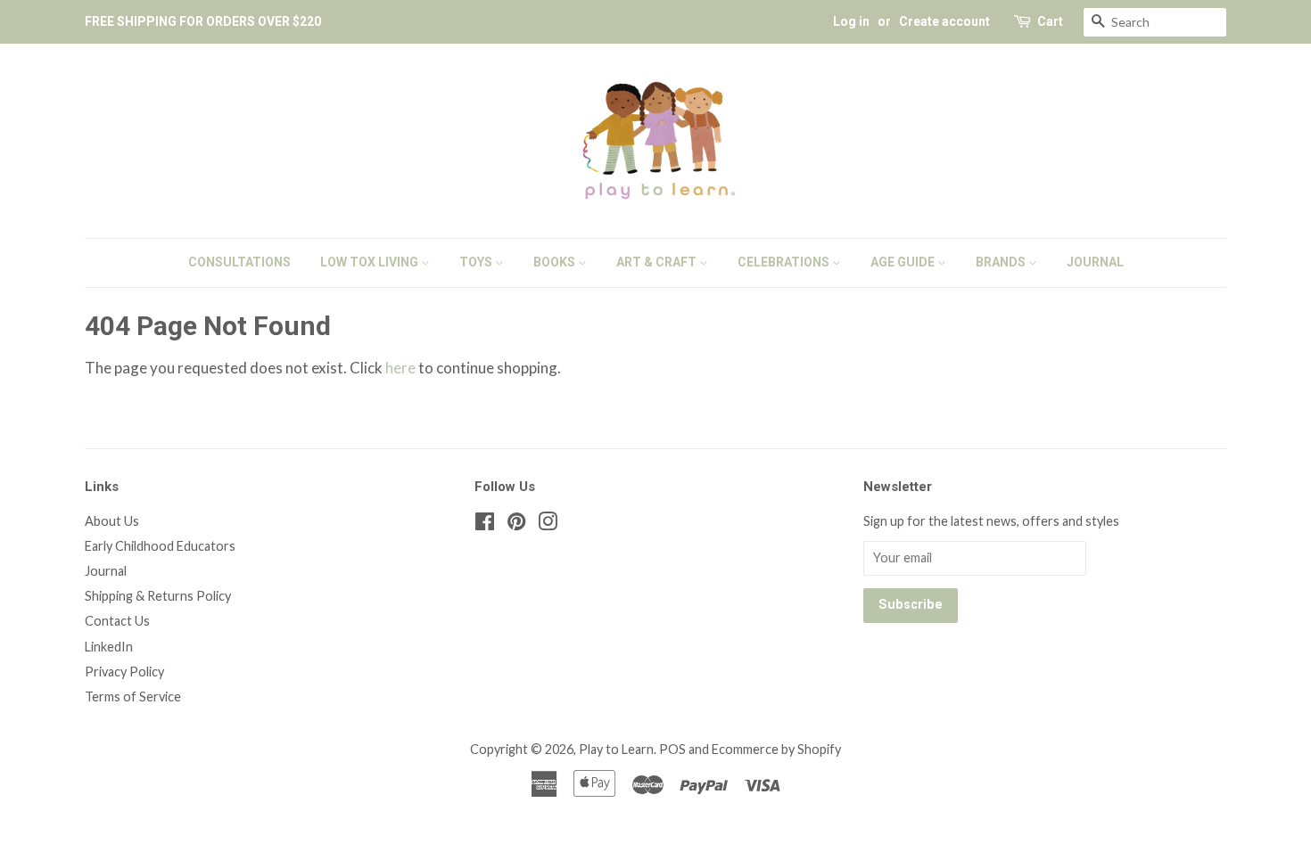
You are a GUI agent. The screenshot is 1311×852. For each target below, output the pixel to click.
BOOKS (555, 262)
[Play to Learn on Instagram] (547, 524)
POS (672, 749)
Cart (1050, 21)
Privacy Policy (124, 671)
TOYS (477, 262)
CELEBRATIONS (785, 262)
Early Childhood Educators (160, 545)
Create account (944, 21)
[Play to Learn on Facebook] (484, 524)
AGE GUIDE (903, 262)
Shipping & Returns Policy (158, 595)
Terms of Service (133, 696)
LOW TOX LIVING (370, 262)
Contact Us (117, 620)
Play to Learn (616, 749)
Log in (851, 21)
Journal (106, 570)
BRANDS (1002, 262)
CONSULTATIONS (239, 262)
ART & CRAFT (657, 262)
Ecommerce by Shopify (776, 749)
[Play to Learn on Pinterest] (516, 524)
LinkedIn (109, 646)
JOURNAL (1095, 262)
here (400, 367)
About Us (112, 520)
